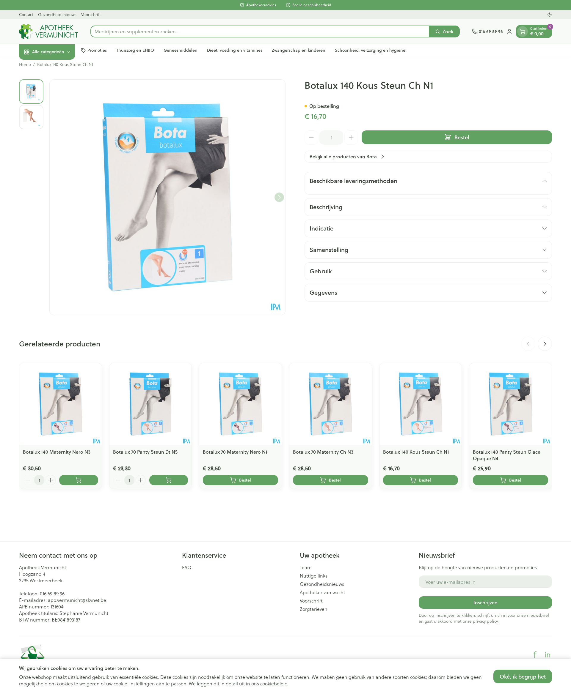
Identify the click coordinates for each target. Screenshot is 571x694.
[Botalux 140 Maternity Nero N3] (60, 404)
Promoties (97, 50)
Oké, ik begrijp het (523, 676)
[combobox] (259, 31)
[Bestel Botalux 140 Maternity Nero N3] (78, 480)
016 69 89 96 (52, 593)
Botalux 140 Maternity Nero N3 (56, 451)
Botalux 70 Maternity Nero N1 (235, 451)
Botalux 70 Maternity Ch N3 (323, 451)
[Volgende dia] (545, 344)
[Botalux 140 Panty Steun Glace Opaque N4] (510, 404)
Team (306, 567)
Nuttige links (313, 575)
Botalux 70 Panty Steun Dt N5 (145, 451)
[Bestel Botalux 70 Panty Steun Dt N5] (168, 480)
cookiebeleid (274, 683)
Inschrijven (485, 602)
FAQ (187, 567)
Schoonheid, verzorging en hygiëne (370, 50)
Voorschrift (91, 14)
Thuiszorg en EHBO (135, 50)
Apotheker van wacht (322, 592)
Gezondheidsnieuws (57, 14)
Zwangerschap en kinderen (298, 50)
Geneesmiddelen (180, 50)
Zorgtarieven (313, 609)
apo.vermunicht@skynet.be (77, 600)
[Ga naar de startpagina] (49, 31)
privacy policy (485, 621)
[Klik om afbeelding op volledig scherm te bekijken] (167, 197)
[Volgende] (279, 197)
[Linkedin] (547, 654)
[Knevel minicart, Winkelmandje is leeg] (522, 31)
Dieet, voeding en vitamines (234, 50)
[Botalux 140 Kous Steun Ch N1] (420, 404)
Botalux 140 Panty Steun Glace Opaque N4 (506, 455)
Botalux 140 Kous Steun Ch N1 (416, 451)
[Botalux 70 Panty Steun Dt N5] (150, 404)
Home (25, 64)
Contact (26, 14)
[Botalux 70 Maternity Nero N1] (240, 404)
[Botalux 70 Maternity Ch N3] (330, 404)
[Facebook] (535, 654)
